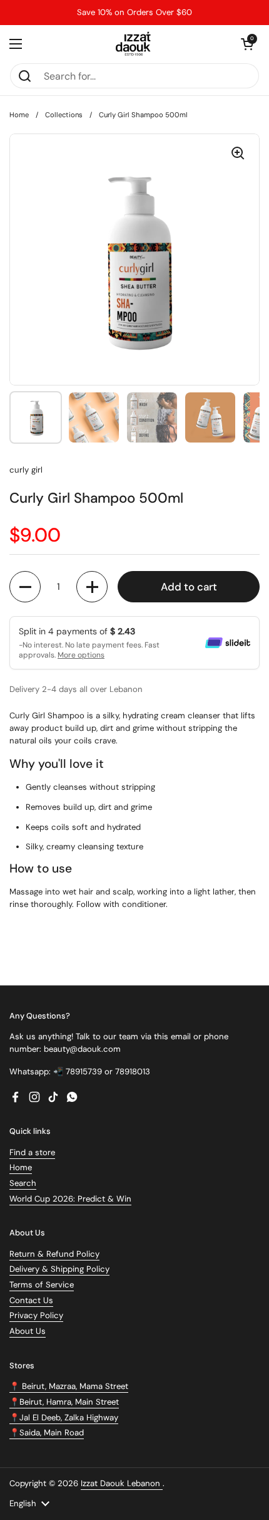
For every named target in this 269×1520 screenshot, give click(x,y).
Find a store (32, 1152)
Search (22, 1183)
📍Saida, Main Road (46, 1432)
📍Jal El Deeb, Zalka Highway (63, 1417)
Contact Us (31, 1300)
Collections (64, 114)
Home (19, 114)
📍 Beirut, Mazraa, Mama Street (68, 1386)
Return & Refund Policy (54, 1254)
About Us (27, 1331)
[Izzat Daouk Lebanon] (135, 43)
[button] (247, 43)
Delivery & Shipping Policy (59, 1269)
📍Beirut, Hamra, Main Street (64, 1402)
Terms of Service (41, 1284)
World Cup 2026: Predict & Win (70, 1198)
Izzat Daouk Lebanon (122, 1483)
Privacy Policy (36, 1315)
